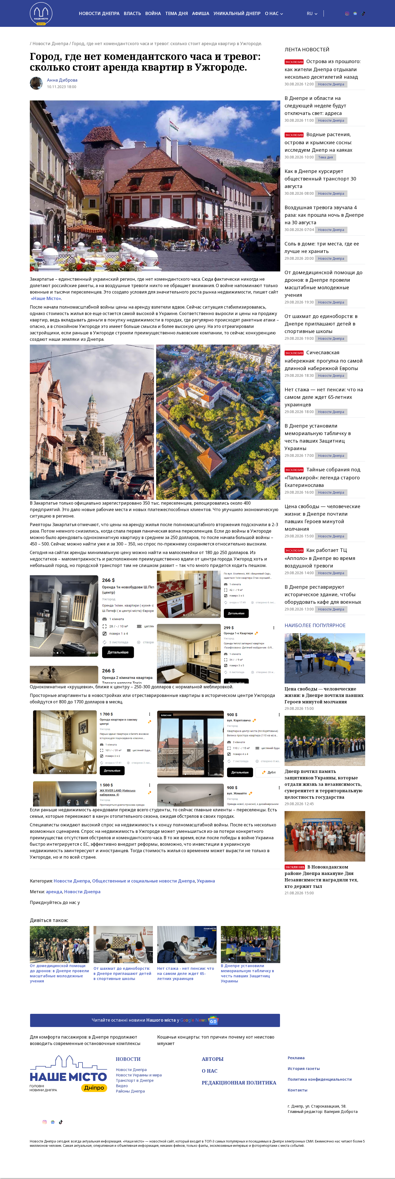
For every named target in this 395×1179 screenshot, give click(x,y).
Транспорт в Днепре (135, 1080)
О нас (271, 13)
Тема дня (176, 13)
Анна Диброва (62, 80)
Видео (122, 1085)
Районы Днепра (130, 1091)
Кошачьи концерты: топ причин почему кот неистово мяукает (215, 1040)
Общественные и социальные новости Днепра (143, 881)
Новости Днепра (99, 13)
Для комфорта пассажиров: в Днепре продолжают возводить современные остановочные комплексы (85, 1040)
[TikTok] (363, 13)
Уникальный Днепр (237, 13)
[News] (355, 13)
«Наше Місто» (46, 298)
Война (153, 13)
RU (310, 13)
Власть (132, 13)
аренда (54, 892)
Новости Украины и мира (139, 1074)
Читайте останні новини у (149, 1020)
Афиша (200, 13)
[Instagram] (347, 13)
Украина (206, 881)
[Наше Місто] (41, 13)
